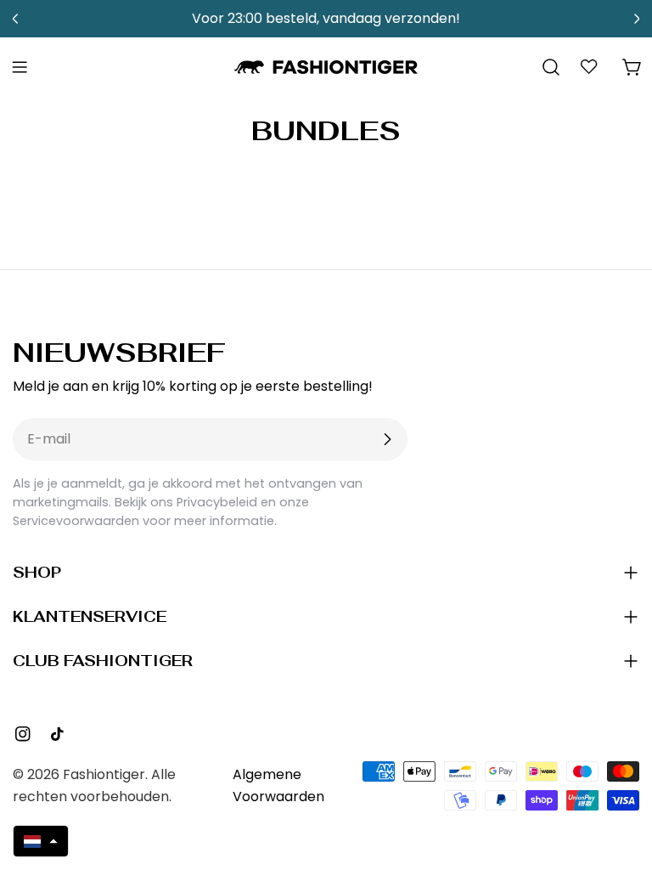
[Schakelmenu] (20, 67)
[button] (41, 841)
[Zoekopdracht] (551, 67)
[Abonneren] (387, 439)
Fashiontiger (104, 774)
